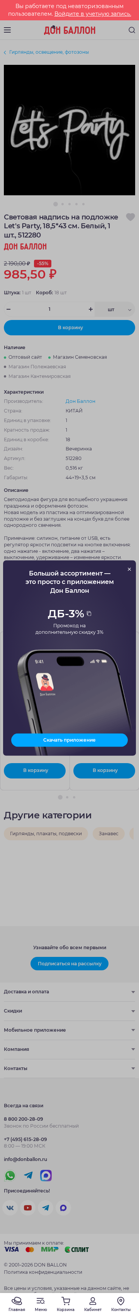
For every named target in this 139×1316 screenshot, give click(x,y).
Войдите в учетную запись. (92, 13)
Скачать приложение (69, 740)
